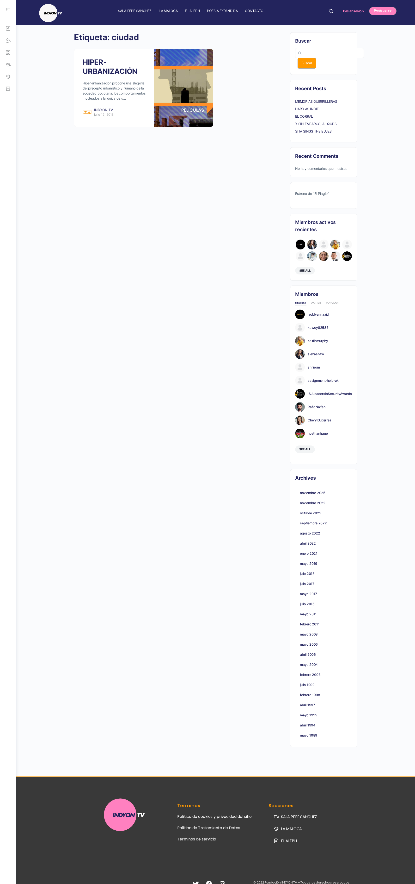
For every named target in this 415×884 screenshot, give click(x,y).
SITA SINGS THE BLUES (313, 131)
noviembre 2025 (312, 493)
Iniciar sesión (353, 11)
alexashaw (316, 354)
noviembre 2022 (312, 503)
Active (316, 302)
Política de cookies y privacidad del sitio (214, 816)
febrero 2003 (310, 675)
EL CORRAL (304, 116)
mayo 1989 (308, 735)
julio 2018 (307, 574)
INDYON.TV (103, 110)
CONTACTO (254, 11)
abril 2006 (308, 654)
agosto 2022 (310, 533)
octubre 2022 (310, 513)
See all (305, 270)
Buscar (303, 41)
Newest (300, 302)
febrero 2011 (309, 624)
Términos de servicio (196, 839)
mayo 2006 (309, 644)
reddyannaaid (318, 314)
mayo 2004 (309, 664)
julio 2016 (307, 604)
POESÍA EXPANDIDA (222, 11)
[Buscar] (331, 11)
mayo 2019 (308, 563)
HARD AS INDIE (307, 109)
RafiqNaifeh (316, 407)
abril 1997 (307, 705)
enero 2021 (308, 553)
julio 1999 (307, 685)
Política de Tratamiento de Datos (208, 828)
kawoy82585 (318, 328)
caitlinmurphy (318, 341)
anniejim (314, 367)
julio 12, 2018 (104, 114)
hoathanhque (318, 433)
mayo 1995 (308, 715)
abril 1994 (307, 725)
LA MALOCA (168, 11)
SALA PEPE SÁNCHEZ (135, 11)
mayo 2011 (308, 614)
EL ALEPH (192, 11)
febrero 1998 (310, 695)
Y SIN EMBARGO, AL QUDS (315, 124)
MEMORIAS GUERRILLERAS (316, 101)
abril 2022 (308, 543)
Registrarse (382, 10)
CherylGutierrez (319, 420)
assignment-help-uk (323, 380)
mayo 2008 (309, 634)
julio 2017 (307, 584)
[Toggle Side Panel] (8, 9)
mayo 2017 (308, 594)
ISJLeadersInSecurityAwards (330, 394)
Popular (332, 302)
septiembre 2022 (313, 523)
